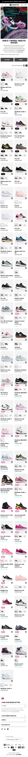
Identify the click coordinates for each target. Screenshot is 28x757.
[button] (2, 5)
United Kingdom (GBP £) (13, 739)
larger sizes (20, 52)
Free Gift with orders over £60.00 (15, 1)
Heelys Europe (16, 753)
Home (2, 54)
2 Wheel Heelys (21, 50)
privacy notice (16, 711)
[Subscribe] (25, 705)
